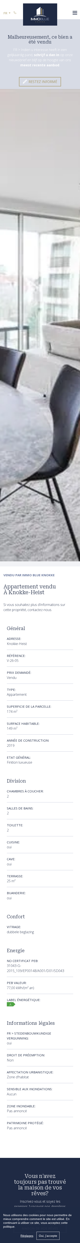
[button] (6, 13)
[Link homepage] (40, 14)
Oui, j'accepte (48, 1235)
